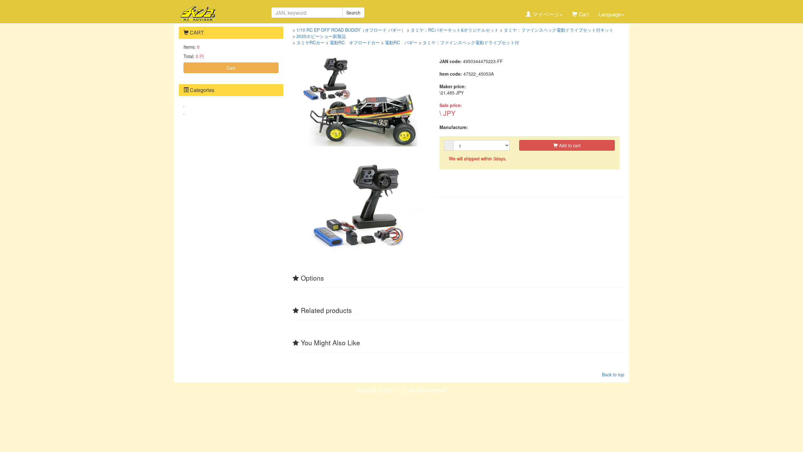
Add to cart (569, 145)
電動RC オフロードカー (355, 42)
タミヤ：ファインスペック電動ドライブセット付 (471, 42)
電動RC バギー (401, 42)
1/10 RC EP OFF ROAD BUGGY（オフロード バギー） (351, 30)
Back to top (613, 374)
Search (353, 12)
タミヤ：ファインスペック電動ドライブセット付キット (559, 30)
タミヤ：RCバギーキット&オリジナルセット (455, 30)
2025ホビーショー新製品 (321, 36)
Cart (231, 68)
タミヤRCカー (310, 42)
